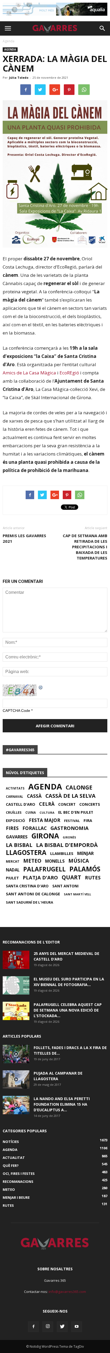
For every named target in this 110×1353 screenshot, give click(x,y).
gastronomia (69, 828)
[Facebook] (33, 1326)
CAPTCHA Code (16, 710)
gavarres (17, 836)
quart (71, 877)
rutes (93, 877)
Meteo (9, 1189)
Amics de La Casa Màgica (29, 373)
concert (67, 804)
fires (12, 828)
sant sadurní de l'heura (29, 902)
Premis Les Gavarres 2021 (24, 538)
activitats (15, 788)
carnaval (14, 796)
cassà (34, 796)
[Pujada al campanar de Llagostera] (16, 1079)
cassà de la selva (70, 796)
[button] (102, 28)
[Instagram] (47, 1326)
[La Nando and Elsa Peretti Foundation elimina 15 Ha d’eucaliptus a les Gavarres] (16, 1105)
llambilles (61, 853)
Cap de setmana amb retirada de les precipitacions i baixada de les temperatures (85, 547)
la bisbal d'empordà (67, 844)
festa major (44, 820)
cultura (47, 813)
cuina (30, 812)
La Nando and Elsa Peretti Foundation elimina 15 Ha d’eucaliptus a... (62, 1104)
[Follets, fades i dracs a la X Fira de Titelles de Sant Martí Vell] (16, 1054)
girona (45, 835)
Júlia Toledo (18, 78)
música (78, 860)
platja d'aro (40, 877)
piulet (12, 878)
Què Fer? (11, 1165)
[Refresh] (41, 687)
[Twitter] (62, 1326)
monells (55, 861)
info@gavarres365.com (67, 1291)
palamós (84, 869)
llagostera (26, 852)
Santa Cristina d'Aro (27, 886)
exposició (15, 820)
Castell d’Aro (20, 804)
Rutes (8, 1205)
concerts (89, 804)
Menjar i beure (16, 1197)
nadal (12, 869)
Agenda (10, 49)
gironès (69, 837)
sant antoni (65, 886)
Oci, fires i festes (19, 1173)
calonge (79, 787)
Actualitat (14, 1157)
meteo (32, 860)
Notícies (11, 1141)
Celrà (46, 803)
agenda (45, 786)
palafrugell (44, 869)
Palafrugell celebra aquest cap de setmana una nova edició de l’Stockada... (68, 1010)
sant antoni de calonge (33, 893)
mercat (12, 861)
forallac (34, 828)
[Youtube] (76, 1326)
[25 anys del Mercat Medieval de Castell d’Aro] (16, 960)
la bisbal (19, 845)
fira (88, 820)
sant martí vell (77, 894)
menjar (85, 853)
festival (72, 820)
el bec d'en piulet (75, 812)
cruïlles (14, 812)
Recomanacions (18, 1181)
